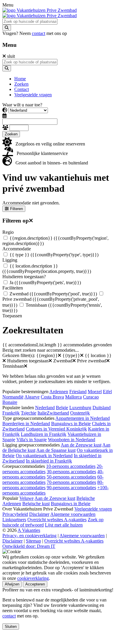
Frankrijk (11, 412)
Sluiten (11, 626)
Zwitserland (58, 412)
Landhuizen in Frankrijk (43, 434)
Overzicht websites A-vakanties (57, 519)
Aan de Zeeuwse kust (81, 444)
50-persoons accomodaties (71, 476)
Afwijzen (12, 584)
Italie (42, 412)
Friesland (78, 391)
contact (38, 33)
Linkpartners (14, 519)
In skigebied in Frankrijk (49, 460)
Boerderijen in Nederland (26, 423)
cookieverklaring (33, 578)
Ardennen (58, 391)
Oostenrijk (80, 412)
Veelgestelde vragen (93, 508)
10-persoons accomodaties (70, 466)
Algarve (32, 396)
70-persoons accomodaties (71, 482)
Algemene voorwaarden (72, 514)
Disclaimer (39, 514)
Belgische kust (36, 503)
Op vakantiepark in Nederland (44, 455)
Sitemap (33, 540)
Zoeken (11, 134)
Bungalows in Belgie (71, 423)
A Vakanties (29, 530)
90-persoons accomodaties (71, 487)
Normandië (12, 396)
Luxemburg (80, 407)
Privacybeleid (15, 514)
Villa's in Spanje (31, 439)
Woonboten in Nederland (71, 439)
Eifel (107, 391)
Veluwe (26, 498)
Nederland (45, 407)
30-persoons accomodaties (71, 471)
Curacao (91, 396)
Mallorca (73, 396)
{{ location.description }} (46, 268)
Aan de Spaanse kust (56, 450)
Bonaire (9, 402)
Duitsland (102, 407)
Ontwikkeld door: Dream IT (28, 546)
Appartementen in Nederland (82, 418)
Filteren (16, 209)
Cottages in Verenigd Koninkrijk (56, 428)
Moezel (95, 391)
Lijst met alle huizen (64, 524)
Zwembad (53, 293)
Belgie (62, 407)
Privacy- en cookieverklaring (29, 535)
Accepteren (35, 584)
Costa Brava (52, 396)
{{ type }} (54, 254)
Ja (45, 282)
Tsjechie (28, 412)
